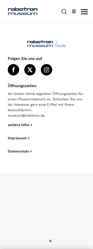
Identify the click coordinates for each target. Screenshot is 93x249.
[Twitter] (30, 69)
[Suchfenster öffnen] (64, 11)
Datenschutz (18, 151)
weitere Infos (18, 125)
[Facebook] (13, 69)
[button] (50, 241)
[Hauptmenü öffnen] (84, 11)
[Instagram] (46, 69)
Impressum (17, 138)
